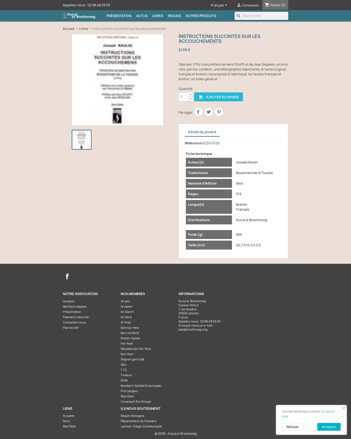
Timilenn (126, 375)
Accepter (329, 427)
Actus (141, 16)
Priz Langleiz (129, 391)
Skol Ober (127, 396)
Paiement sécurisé (76, 317)
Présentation (118, 16)
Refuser (292, 427)
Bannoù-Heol (130, 328)
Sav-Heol (127, 354)
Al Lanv (125, 301)
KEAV (124, 380)
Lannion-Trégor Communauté (141, 426)
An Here (126, 317)
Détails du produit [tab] (202, 132)
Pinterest (219, 112)
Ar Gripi (126, 322)
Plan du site (71, 328)
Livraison (69, 301)
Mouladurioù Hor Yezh (136, 349)
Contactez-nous (74, 322)
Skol (123, 365)
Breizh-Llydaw (130, 338)
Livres (157, 16)
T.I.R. (124, 370)
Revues (174, 16)
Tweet (209, 112)
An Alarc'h (127, 312)
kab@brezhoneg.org (193, 329)
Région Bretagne (132, 416)
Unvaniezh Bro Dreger (136, 401)
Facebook (67, 276)
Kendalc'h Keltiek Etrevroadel (141, 386)
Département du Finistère (139, 421)
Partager (198, 112)
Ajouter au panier (218, 97)
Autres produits (201, 16)
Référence (193, 143)
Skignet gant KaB (132, 359)
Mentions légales (75, 306)
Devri (66, 421)
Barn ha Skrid (130, 333)
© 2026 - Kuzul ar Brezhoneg (176, 433)
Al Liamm (126, 306)
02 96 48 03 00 (99, 5)
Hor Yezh (127, 343)
